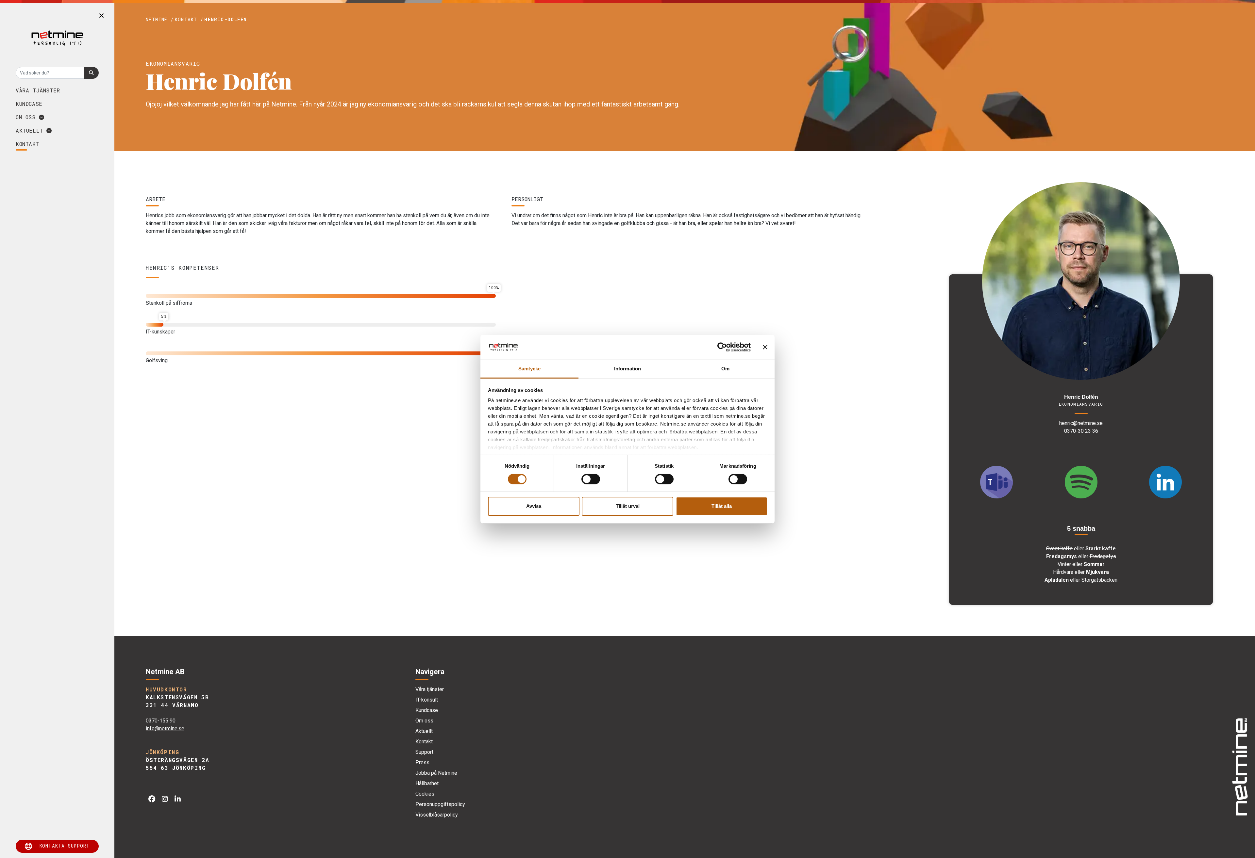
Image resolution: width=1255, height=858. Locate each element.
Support (424, 752)
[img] (1239, 767)
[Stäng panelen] (765, 347)
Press (422, 762)
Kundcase (29, 103)
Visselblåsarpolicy (436, 815)
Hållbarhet (427, 783)
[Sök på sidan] (91, 73)
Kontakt (424, 741)
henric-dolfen (225, 19)
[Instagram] (165, 799)
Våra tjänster (38, 90)
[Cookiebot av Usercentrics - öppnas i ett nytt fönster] (722, 347)
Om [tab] (725, 368)
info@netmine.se (165, 728)
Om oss (27, 117)
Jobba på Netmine (436, 773)
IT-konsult (426, 700)
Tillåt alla (721, 506)
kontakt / (189, 19)
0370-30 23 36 (1081, 431)
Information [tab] (627, 368)
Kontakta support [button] (65, 846)
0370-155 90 (161, 721)
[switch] (590, 479)
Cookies (424, 794)
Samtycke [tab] (529, 368)
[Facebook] (152, 799)
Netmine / (160, 19)
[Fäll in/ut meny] (101, 16)
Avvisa (533, 506)
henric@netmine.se (1081, 423)
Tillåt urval (628, 506)
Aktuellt (31, 130)
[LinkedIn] (177, 799)
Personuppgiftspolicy (440, 804)
